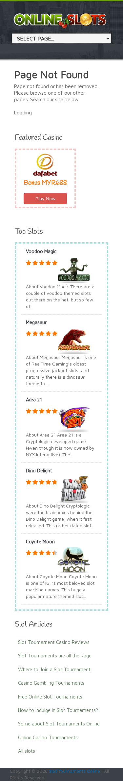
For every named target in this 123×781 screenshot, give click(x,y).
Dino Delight (39, 470)
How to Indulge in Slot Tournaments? (58, 710)
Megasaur (36, 322)
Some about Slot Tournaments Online (59, 723)
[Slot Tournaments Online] (60, 20)
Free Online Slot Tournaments (50, 696)
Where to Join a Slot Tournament (54, 669)
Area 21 (34, 399)
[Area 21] (73, 417)
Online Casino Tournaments (48, 737)
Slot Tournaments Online (75, 771)
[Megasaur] (73, 340)
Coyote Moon (40, 541)
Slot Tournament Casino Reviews (54, 642)
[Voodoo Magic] (73, 269)
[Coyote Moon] (73, 559)
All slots (26, 751)
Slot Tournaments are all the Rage (55, 655)
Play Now (45, 198)
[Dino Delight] (73, 488)
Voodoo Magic (41, 251)
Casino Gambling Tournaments (51, 683)
